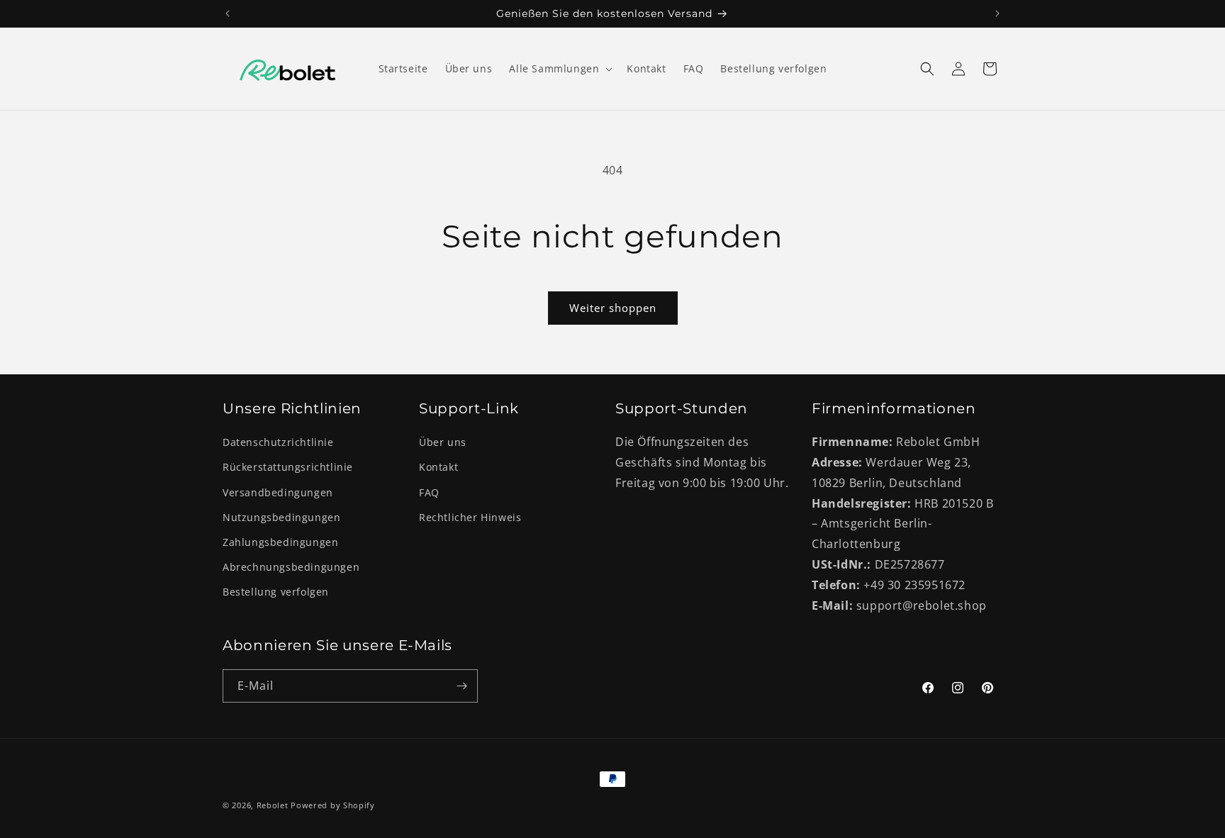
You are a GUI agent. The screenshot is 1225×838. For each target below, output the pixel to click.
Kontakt (438, 467)
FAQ (429, 492)
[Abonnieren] (461, 686)
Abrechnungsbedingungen (291, 567)
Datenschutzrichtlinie (278, 442)
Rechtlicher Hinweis (470, 517)
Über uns (442, 442)
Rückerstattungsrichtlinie (288, 467)
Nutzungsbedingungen (281, 517)
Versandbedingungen (278, 492)
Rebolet (273, 805)
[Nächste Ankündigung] (997, 13)
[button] (559, 69)
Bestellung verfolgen (276, 591)
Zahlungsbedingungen (280, 542)
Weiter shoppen (612, 308)
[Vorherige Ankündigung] (227, 13)
